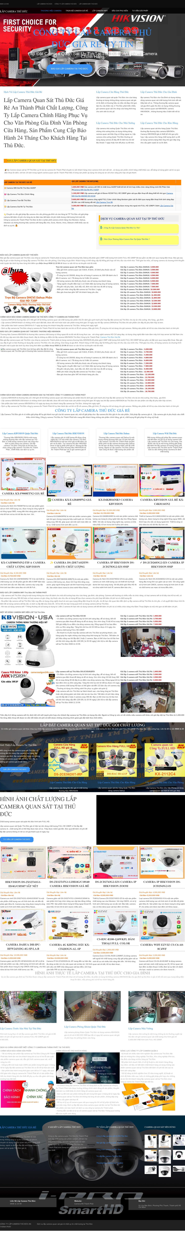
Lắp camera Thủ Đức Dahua (116, 433)
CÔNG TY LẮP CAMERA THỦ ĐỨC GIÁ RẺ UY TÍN (92, 38)
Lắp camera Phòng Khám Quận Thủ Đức (85, 1026)
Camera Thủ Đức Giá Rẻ (110, 337)
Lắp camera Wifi (100, 11)
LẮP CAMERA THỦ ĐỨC (13, 11)
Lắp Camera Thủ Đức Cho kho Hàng (116, 782)
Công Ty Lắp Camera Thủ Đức (66, 4)
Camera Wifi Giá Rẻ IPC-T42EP (86, 190)
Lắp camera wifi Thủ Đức (88, 4)
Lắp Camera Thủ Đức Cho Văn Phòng (165, 782)
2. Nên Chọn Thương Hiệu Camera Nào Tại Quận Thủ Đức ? (126, 239)
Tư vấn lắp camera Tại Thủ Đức (109, 1156)
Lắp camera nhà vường (140, 1028)
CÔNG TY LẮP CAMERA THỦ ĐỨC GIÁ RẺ (92, 410)
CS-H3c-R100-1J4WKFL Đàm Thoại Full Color (116, 941)
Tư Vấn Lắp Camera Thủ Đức (16, 839)
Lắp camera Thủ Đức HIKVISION (68, 433)
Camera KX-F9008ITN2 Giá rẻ (23, 493)
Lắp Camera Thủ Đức (44, 4)
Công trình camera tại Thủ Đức (108, 1149)
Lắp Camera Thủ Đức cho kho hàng (159, 123)
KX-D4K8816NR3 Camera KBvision (115, 502)
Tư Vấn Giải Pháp (140, 11)
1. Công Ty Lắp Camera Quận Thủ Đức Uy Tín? (121, 227)
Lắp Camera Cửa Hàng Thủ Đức (112, 92)
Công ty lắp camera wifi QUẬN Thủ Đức (112, 1136)
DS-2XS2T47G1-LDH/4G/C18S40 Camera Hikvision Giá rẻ (69, 884)
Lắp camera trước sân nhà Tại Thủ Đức (20, 1028)
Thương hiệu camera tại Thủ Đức (109, 1163)
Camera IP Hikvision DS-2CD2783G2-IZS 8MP (115, 564)
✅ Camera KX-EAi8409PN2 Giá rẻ (69, 502)
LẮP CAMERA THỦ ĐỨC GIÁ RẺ (18, 1127)
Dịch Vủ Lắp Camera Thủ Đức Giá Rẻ (23, 92)
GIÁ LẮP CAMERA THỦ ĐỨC (15, 769)
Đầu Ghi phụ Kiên (120, 11)
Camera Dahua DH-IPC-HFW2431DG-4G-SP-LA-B (23, 946)
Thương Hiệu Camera (51, 11)
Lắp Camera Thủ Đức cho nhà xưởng (115, 123)
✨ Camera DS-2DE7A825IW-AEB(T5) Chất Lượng (69, 564)
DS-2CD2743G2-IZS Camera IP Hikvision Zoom (115, 884)
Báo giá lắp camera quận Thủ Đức (110, 1143)
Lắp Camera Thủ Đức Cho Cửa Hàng (68, 782)
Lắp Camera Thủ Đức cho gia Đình (159, 92)
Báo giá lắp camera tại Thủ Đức (69, 69)
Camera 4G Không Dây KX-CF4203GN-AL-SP (69, 947)
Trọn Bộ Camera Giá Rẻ (77, 11)
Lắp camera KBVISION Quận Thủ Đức (20, 433)
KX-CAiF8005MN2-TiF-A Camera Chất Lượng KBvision (23, 564)
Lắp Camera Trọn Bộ (104, 202)
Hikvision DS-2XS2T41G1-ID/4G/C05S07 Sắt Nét (23, 884)
